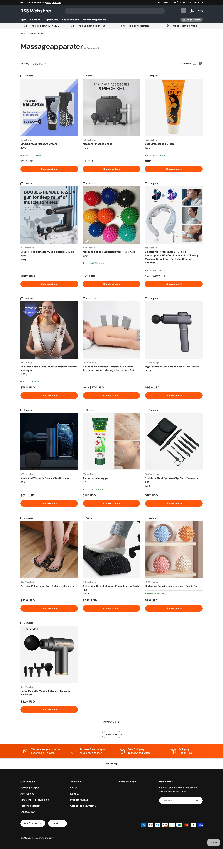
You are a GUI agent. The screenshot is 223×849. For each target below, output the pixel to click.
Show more (111, 734)
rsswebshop (32, 838)
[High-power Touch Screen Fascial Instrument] (174, 330)
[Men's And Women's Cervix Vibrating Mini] (49, 441)
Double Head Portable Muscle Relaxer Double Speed (47, 253)
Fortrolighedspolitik (31, 787)
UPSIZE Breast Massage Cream (38, 143)
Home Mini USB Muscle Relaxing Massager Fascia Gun (45, 692)
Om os (73, 787)
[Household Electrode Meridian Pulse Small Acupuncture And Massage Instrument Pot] (111, 330)
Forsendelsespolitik (31, 805)
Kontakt (74, 793)
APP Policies (27, 793)
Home (22, 33)
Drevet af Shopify (46, 838)
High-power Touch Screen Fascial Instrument (172, 366)
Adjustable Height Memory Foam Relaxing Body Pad (111, 587)
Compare (28, 75)
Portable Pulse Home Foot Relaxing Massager (47, 586)
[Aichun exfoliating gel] (111, 441)
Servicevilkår (27, 811)
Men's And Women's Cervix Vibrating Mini (44, 478)
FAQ (166, 2)
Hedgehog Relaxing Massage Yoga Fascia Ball (171, 586)
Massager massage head (97, 143)
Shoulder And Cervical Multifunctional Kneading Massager (48, 368)
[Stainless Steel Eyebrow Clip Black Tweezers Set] (174, 441)
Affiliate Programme (94, 19)
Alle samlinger (70, 19)
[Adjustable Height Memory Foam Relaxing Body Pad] (111, 549)
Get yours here (53, 2)
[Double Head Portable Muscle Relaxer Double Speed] (49, 215)
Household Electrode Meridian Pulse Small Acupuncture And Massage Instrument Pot (108, 368)
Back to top (112, 763)
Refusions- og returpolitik (34, 799)
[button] (183, 10)
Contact (35, 19)
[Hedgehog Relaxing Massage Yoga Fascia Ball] (174, 549)
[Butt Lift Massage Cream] (174, 107)
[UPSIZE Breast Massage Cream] (49, 107)
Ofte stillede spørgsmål (83, 805)
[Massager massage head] (111, 107)
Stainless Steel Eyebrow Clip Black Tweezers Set (171, 480)
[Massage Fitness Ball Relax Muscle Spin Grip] (111, 215)
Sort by (24, 63)
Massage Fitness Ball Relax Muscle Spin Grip (109, 251)
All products (51, 19)
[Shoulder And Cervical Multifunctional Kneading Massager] (49, 330)
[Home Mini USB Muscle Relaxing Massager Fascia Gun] (49, 654)
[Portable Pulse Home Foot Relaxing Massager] (49, 549)
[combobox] (115, 11)
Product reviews (79, 799)
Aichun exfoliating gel (95, 478)
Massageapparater (36, 33)
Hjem (23, 19)
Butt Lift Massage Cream (160, 143)
